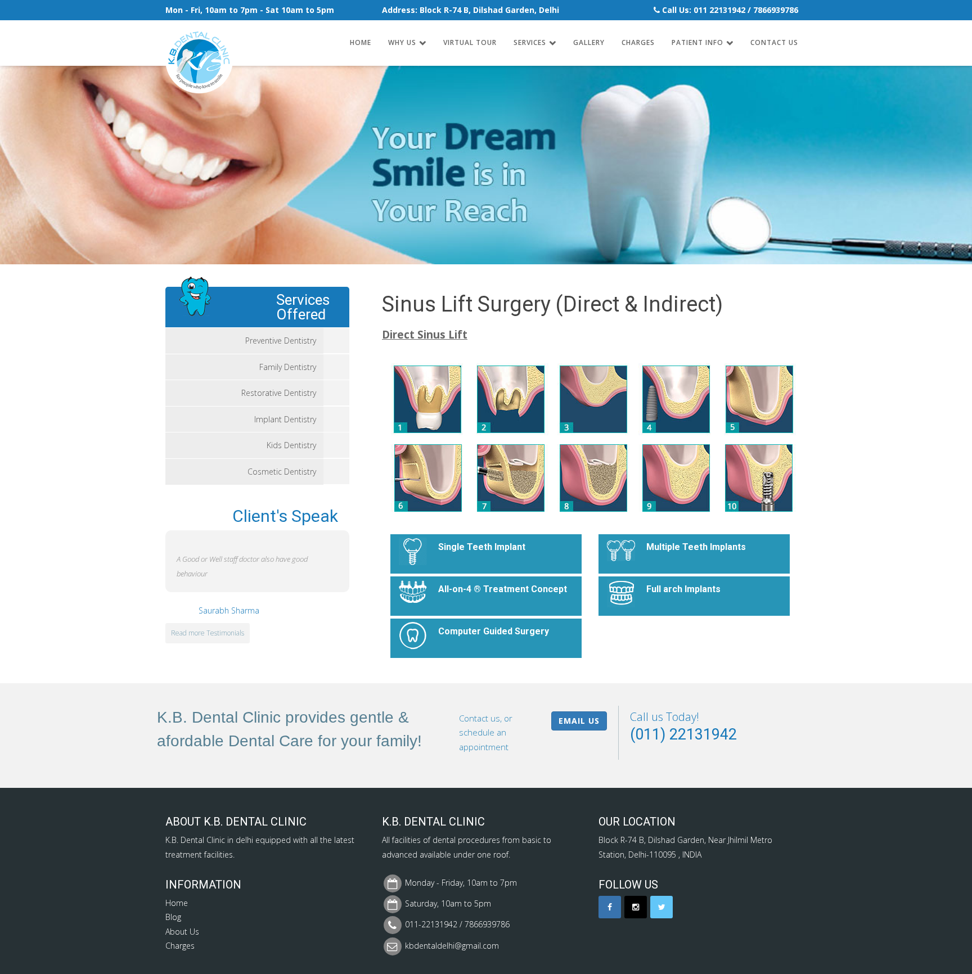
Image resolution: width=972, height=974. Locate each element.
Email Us (579, 720)
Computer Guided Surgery (493, 631)
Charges (638, 42)
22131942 (727, 9)
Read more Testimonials (207, 633)
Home (360, 42)
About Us (182, 931)
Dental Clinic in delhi (217, 840)
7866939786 (775, 9)
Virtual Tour (470, 42)
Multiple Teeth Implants (696, 547)
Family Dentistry (287, 367)
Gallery (589, 42)
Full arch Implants (683, 589)
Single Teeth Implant (481, 547)
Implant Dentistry (285, 419)
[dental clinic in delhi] (199, 40)
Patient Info (697, 42)
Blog (173, 917)
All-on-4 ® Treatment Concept (502, 589)
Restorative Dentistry (278, 392)
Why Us (402, 42)
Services (530, 42)
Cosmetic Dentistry (282, 471)
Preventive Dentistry (280, 340)
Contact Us (774, 42)
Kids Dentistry (291, 445)
